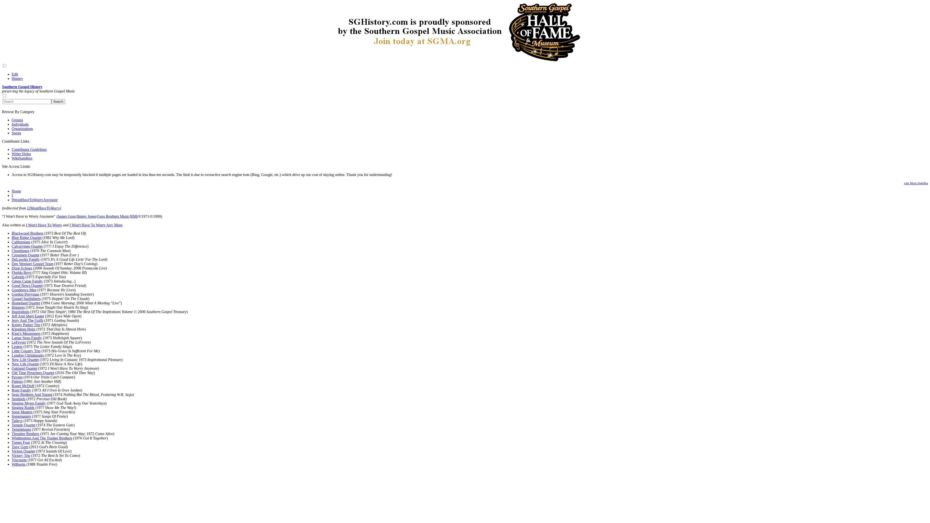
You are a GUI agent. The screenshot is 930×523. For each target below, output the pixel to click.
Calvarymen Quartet (27, 246)
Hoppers (18, 307)
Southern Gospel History (22, 87)
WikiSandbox (22, 158)
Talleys (17, 421)
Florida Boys (21, 272)
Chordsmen (20, 251)
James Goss (67, 216)
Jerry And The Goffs (27, 320)
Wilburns (18, 464)
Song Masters (22, 412)
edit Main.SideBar (916, 183)
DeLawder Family (26, 259)
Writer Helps (21, 154)
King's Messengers (26, 333)
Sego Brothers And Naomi (32, 394)
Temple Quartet (23, 425)
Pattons (17, 381)
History (17, 79)
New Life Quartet (25, 360)
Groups (17, 120)
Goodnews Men (24, 290)
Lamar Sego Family (27, 338)
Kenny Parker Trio (26, 325)
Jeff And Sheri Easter (28, 316)
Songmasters (21, 416)
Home (16, 191)
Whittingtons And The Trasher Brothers (42, 438)
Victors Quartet (23, 451)
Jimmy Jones (86, 216)
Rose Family (21, 390)
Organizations (22, 129)
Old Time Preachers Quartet (33, 373)
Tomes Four (21, 442)
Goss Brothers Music (113, 216)
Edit (15, 74)
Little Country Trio (26, 351)
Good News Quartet (27, 286)
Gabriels (18, 277)
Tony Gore (20, 447)
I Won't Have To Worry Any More (96, 225)
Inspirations (20, 312)
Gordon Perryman (25, 294)
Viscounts (19, 460)
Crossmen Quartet (25, 255)
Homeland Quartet (26, 303)
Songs (16, 133)
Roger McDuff (23, 386)
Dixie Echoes (22, 268)
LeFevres (19, 342)
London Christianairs (28, 355)
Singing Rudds (23, 408)
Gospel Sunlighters (26, 299)
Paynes (17, 377)
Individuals (20, 124)
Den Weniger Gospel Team (32, 264)
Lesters (17, 347)
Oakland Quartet (24, 368)
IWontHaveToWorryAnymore (35, 200)
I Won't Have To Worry (44, 225)
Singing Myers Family (29, 403)
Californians (21, 242)
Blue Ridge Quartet (26, 238)
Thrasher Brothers (25, 434)
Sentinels (18, 399)
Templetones (21, 429)
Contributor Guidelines (29, 149)
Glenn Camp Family (27, 281)
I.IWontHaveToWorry (43, 208)
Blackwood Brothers (27, 233)
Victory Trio (21, 456)
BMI (134, 216)
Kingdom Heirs (23, 329)
